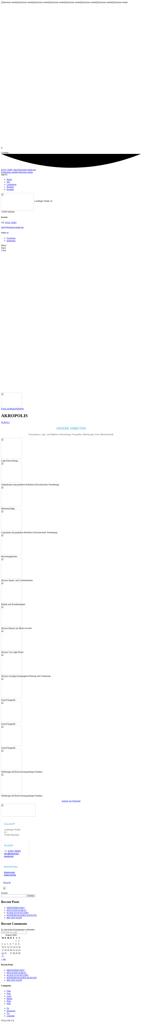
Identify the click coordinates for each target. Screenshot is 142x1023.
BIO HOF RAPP (14, 918)
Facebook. (11, 238)
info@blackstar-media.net (24, 170)
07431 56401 (7, 170)
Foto (3, 409)
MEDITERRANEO (16, 908)
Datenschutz (10, 875)
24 (3, 953)
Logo (7, 409)
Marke (13, 409)
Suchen (4, 893)
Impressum (9, 872)
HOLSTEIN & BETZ (16, 910)
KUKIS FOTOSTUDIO (17, 913)
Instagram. (11, 240)
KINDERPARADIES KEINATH (22, 915)
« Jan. (3, 959)
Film (9, 991)
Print (18, 409)
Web (22, 409)
